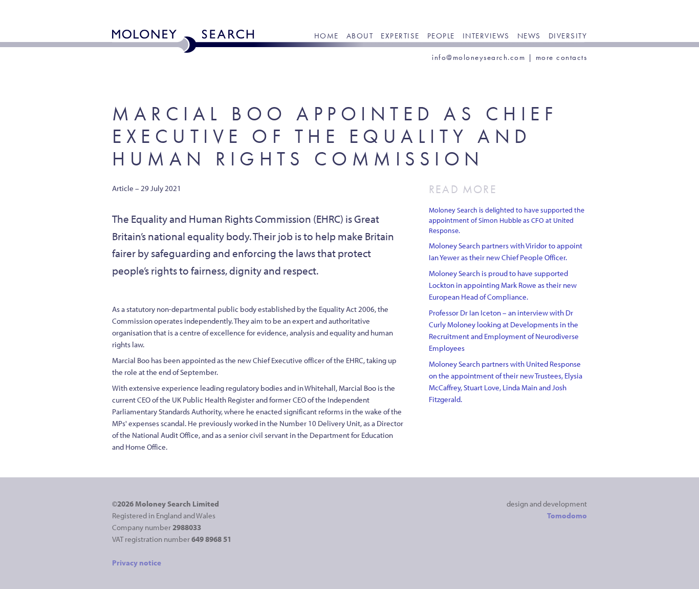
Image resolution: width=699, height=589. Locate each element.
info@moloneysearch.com (478, 57)
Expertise (400, 36)
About (360, 36)
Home (326, 36)
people (441, 36)
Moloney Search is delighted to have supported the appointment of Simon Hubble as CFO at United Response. (506, 220)
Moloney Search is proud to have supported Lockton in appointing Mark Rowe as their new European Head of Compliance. (503, 285)
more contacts (561, 57)
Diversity (568, 36)
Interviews (486, 36)
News (529, 36)
